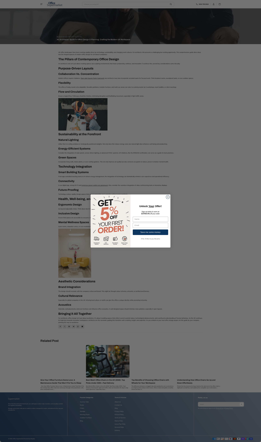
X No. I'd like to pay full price (150, 239)
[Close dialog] (168, 197)
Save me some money (150, 232)
